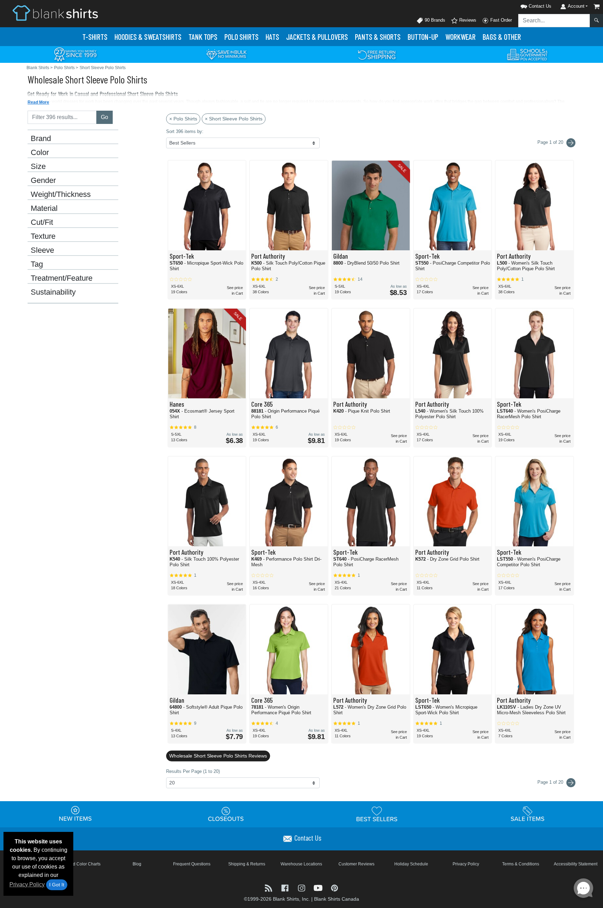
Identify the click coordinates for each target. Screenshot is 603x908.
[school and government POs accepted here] (528, 54)
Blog (137, 864)
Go (104, 117)
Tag (37, 264)
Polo (241, 36)
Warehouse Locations (301, 864)
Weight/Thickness (61, 194)
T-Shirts (94, 36)
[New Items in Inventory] (75, 814)
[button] (526, 5)
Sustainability (53, 292)
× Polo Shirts (183, 118)
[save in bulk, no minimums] (226, 54)
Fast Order (500, 20)
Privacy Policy (27, 884)
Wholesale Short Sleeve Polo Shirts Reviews (218, 756)
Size (38, 166)
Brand (41, 138)
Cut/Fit (42, 222)
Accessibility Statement (575, 864)
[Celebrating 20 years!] (75, 54)
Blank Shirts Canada (336, 899)
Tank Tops (202, 36)
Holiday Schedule (411, 864)
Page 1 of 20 (551, 782)
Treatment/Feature (61, 278)
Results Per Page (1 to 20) (193, 771)
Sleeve (42, 250)
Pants (378, 36)
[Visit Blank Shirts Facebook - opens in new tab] (285, 887)
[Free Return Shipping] (377, 54)
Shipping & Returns (246, 864)
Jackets (317, 36)
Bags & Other (502, 36)
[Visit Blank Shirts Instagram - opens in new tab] (302, 887)
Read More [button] (38, 102)
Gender (43, 180)
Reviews (467, 20)
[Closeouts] (226, 814)
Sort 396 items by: (184, 131)
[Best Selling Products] (377, 814)
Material (44, 208)
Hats (272, 36)
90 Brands (434, 20)
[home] (55, 13)
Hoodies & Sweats (147, 36)
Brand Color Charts (82, 864)
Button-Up (423, 36)
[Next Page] (570, 142)
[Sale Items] (527, 814)
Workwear (460, 36)
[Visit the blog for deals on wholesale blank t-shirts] (269, 887)
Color (40, 152)
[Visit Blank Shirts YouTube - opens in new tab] (319, 887)
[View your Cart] (596, 6)
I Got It (56, 884)
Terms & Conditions (520, 864)
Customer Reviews (356, 864)
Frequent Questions (191, 864)
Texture (43, 236)
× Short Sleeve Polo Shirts (233, 118)
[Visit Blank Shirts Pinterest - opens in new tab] (334, 887)
